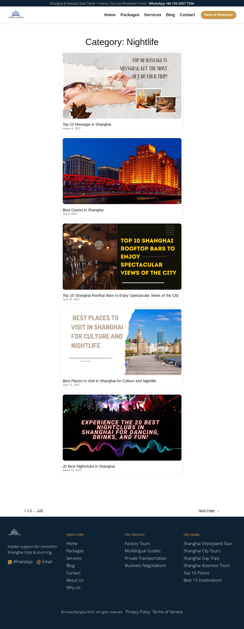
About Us (74, 580)
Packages (129, 14)
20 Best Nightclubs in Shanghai (89, 466)
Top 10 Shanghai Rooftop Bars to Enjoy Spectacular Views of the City (121, 295)
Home (110, 14)
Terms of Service (167, 612)
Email (46, 561)
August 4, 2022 (72, 128)
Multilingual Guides (143, 550)
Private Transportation (145, 558)
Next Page (209, 510)
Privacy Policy (138, 612)
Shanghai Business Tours (207, 565)
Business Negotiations (145, 565)
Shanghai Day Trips (201, 558)
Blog (170, 14)
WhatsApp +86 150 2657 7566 (171, 3)
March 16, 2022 (72, 470)
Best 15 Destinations (203, 580)
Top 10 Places (196, 573)
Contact (187, 14)
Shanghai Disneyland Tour (208, 543)
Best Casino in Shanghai (83, 210)
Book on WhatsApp (219, 14)
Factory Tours (137, 543)
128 (40, 510)
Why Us (73, 587)
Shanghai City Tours (202, 550)
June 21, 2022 (71, 384)
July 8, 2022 (70, 213)
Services (152, 14)
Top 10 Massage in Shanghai (87, 124)
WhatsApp (23, 561)
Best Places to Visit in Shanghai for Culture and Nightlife (109, 381)
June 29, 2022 (71, 299)
